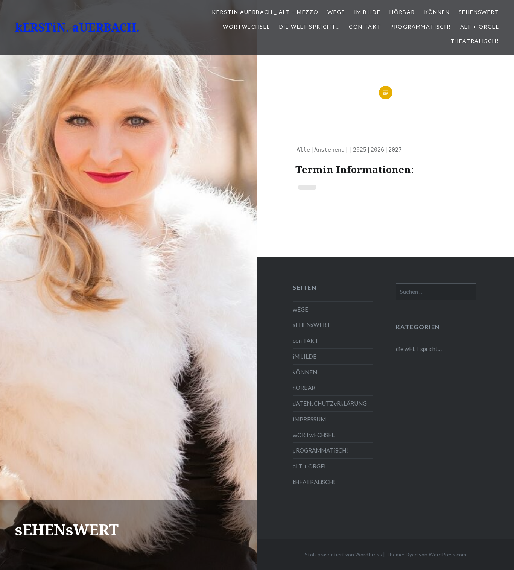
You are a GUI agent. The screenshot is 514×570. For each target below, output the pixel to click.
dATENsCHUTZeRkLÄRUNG (330, 403)
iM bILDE (367, 12)
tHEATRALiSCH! (474, 41)
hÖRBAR (402, 12)
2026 (377, 149)
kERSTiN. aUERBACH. (77, 27)
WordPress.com (447, 554)
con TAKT (365, 26)
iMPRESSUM (309, 419)
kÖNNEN (437, 12)
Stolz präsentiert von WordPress (343, 554)
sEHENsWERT (479, 12)
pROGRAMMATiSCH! (420, 26)
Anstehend (329, 149)
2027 (395, 149)
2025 (359, 149)
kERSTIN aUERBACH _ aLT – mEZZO (265, 12)
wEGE (336, 12)
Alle (303, 149)
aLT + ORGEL (479, 26)
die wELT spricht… (309, 26)
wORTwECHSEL (246, 26)
